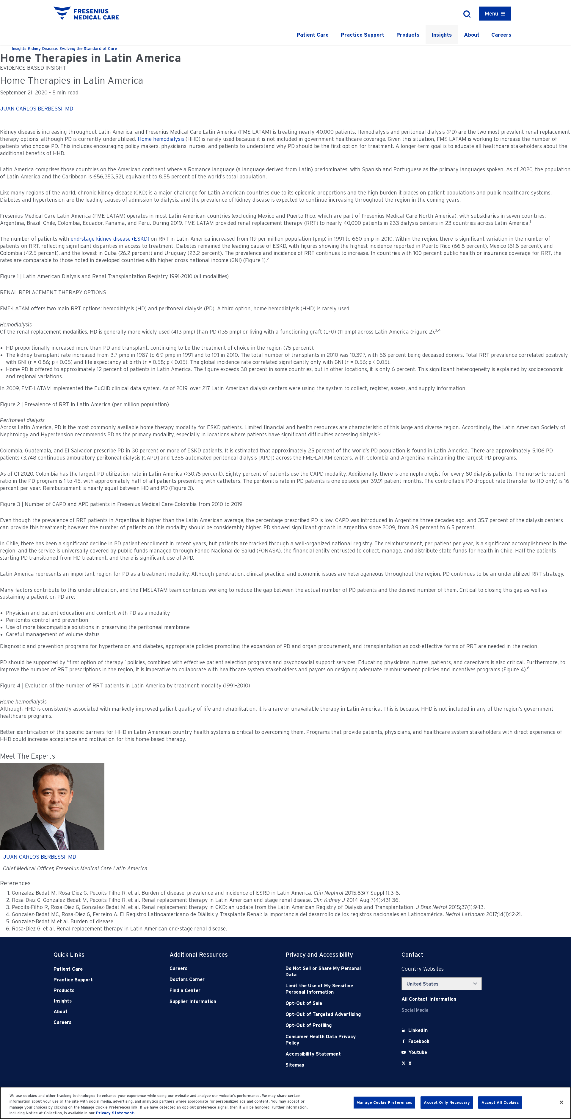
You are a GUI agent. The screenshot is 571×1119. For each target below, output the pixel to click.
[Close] (561, 1102)
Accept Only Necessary (447, 1102)
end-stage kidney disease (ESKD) (110, 239)
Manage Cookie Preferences (384, 1102)
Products (408, 35)
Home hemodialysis (161, 139)
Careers (501, 35)
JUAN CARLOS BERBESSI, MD (36, 108)
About (471, 35)
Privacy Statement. (115, 1113)
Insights (442, 35)
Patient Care (313, 35)
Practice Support (362, 35)
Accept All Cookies (500, 1102)
